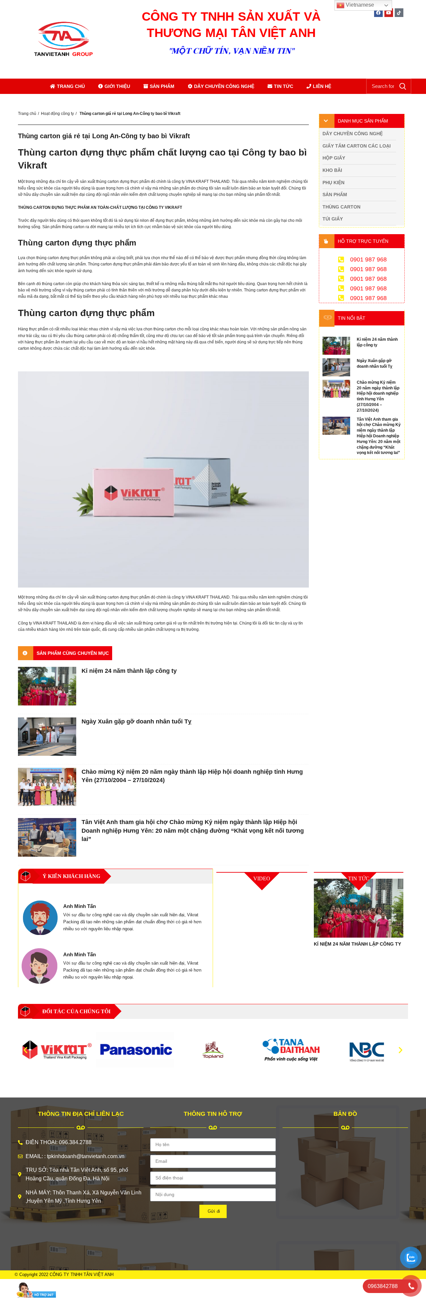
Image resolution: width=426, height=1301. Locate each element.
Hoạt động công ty (57, 113)
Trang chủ (27, 113)
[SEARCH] (402, 86)
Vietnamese (359, 5)
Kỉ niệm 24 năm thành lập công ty (129, 670)
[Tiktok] (399, 12)
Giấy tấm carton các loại (356, 146)
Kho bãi (332, 170)
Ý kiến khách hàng (71, 876)
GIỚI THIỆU (117, 86)
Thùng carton (341, 207)
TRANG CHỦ (71, 86)
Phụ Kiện (333, 182)
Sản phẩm (334, 194)
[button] (25, 1050)
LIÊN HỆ (322, 86)
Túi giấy (332, 218)
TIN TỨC (283, 86)
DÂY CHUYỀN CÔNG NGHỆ (224, 86)
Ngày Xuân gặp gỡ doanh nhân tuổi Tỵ (136, 721)
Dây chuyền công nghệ (352, 133)
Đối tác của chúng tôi (76, 1011)
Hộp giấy (333, 158)
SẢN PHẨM (162, 86)
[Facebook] (378, 12)
